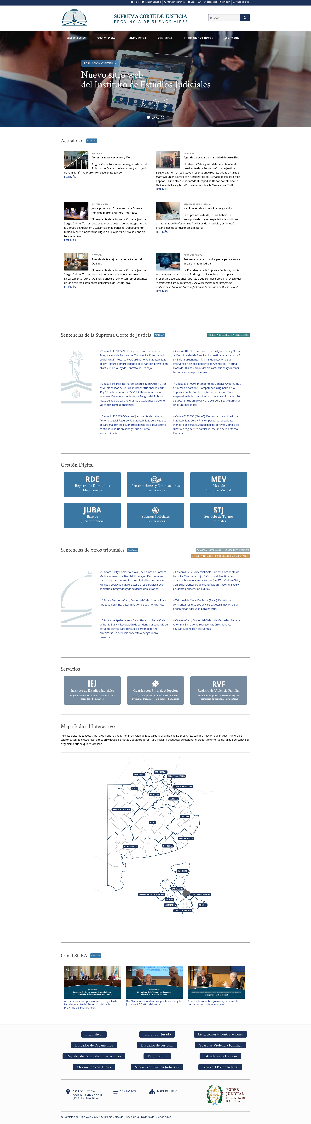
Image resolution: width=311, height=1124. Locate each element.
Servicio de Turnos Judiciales (157, 1067)
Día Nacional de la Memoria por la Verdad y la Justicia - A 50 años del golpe (153, 1002)
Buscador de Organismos (94, 1045)
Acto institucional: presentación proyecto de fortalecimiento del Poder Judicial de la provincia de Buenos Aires (90, 1004)
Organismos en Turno (94, 1067)
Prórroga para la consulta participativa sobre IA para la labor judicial (212, 259)
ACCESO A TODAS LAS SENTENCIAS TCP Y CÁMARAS (223, 549)
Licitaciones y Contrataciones (220, 1034)
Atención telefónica (175, 1)
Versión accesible (152, 1)
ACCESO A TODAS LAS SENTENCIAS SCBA (228, 335)
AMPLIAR (91, 140)
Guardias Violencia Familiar (220, 1045)
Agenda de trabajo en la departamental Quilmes (117, 259)
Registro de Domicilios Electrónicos (94, 1056)
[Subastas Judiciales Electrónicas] (155, 505)
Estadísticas (94, 1034)
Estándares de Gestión (220, 1056)
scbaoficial (211, 1)
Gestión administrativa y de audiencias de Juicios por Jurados (154, 79)
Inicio (136, 1)
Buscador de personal (157, 1045)
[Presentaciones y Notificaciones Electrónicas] (155, 474)
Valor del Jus (157, 1056)
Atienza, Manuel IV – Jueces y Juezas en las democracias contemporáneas (213, 1002)
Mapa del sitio (242, 1)
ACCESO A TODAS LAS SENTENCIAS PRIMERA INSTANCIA (220, 556)
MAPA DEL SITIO (167, 1091)
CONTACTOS (128, 1091)
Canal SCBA (195, 1)
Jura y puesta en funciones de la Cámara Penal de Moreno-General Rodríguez (117, 208)
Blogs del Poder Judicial (220, 1067)
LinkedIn (225, 1)
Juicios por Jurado (157, 1034)
